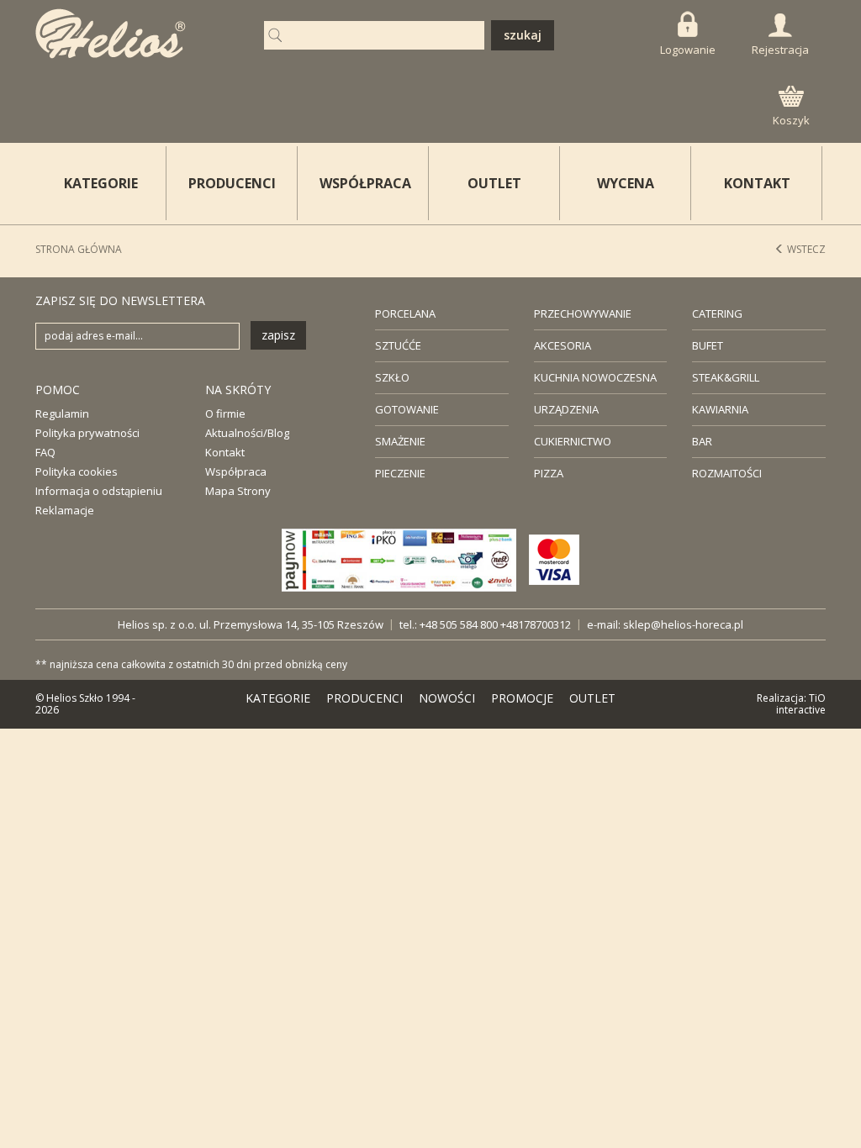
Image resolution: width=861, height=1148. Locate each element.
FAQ (45, 452)
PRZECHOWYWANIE (582, 313)
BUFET (707, 345)
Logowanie (688, 49)
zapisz (278, 335)
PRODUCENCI (232, 183)
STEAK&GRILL (725, 377)
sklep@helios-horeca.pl (683, 624)
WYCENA (625, 183)
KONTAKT (757, 183)
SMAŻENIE (400, 441)
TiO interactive (801, 704)
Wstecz (805, 249)
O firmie (225, 413)
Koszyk (791, 120)
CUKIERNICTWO (572, 441)
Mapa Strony (238, 490)
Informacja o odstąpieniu (98, 490)
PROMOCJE (522, 698)
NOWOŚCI (447, 698)
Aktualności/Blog (247, 432)
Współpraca (236, 471)
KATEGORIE (278, 698)
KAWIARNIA (720, 409)
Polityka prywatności (87, 432)
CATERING (717, 313)
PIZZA (548, 473)
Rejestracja (780, 49)
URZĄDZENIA (566, 409)
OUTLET (494, 183)
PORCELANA (405, 313)
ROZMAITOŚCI (727, 473)
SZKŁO (392, 377)
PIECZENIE (400, 473)
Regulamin (62, 413)
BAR (702, 441)
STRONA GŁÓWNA (78, 249)
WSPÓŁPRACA (365, 183)
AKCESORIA (562, 345)
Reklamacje (64, 510)
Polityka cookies (76, 471)
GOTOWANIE (407, 409)
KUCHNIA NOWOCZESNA (595, 377)
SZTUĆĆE (398, 345)
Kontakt (225, 452)
